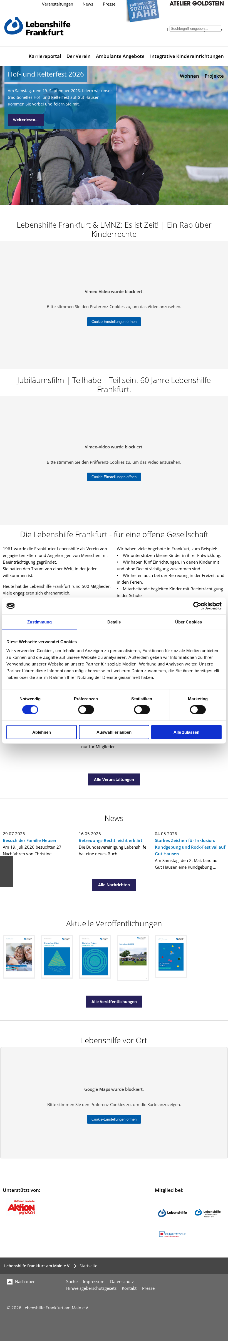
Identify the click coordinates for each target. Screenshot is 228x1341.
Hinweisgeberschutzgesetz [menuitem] (91, 1288)
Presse (109, 4)
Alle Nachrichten (114, 884)
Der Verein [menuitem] (78, 56)
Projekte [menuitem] (214, 76)
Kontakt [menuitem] (129, 1288)
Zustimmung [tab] (39, 622)
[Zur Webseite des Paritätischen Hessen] (172, 1237)
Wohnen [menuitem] (189, 76)
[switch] (86, 709)
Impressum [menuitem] (94, 1281)
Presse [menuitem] (148, 1288)
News (88, 4)
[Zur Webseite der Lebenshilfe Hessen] (207, 1226)
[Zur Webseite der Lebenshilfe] (172, 1226)
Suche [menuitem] (72, 1281)
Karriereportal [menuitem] (45, 56)
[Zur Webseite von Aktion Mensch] (21, 1215)
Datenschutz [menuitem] (122, 1281)
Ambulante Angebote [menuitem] (120, 56)
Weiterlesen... (26, 119)
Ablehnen (41, 732)
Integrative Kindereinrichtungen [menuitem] (187, 56)
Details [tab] (114, 622)
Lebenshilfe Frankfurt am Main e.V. (37, 1265)
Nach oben (25, 1281)
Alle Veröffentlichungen (114, 1001)
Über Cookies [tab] (188, 622)
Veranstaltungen (57, 4)
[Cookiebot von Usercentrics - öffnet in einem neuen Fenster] (197, 606)
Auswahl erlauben (114, 732)
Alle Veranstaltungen (114, 779)
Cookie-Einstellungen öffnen (114, 322)
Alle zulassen (186, 732)
